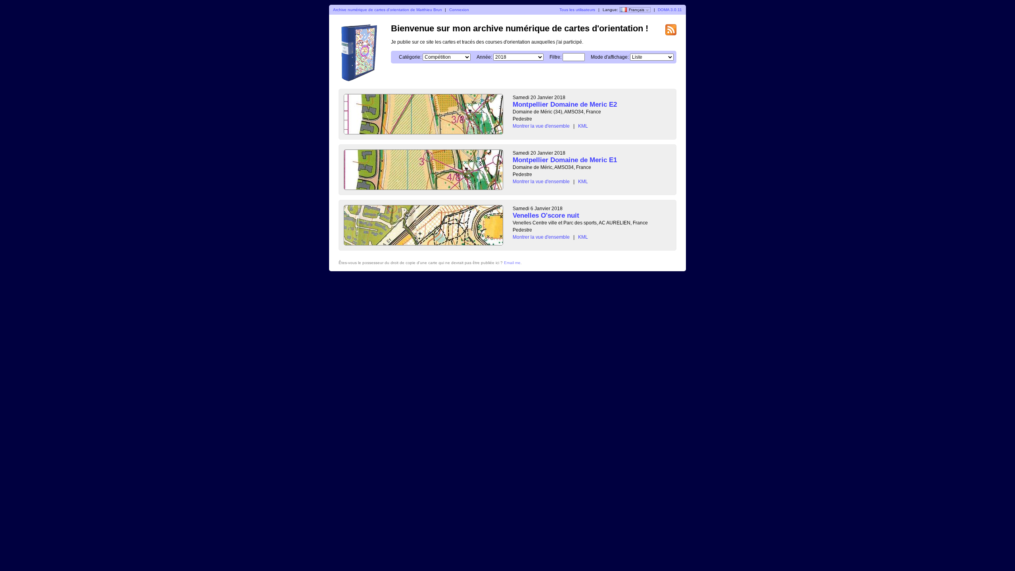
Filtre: (555, 57)
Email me (512, 263)
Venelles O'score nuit (546, 215)
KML (583, 126)
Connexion (459, 10)
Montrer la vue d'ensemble (541, 126)
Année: (484, 57)
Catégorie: (410, 57)
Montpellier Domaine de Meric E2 (565, 104)
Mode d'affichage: (610, 57)
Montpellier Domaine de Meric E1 (565, 160)
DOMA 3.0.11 (670, 10)
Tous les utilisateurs (577, 10)
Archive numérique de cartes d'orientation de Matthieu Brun (387, 10)
